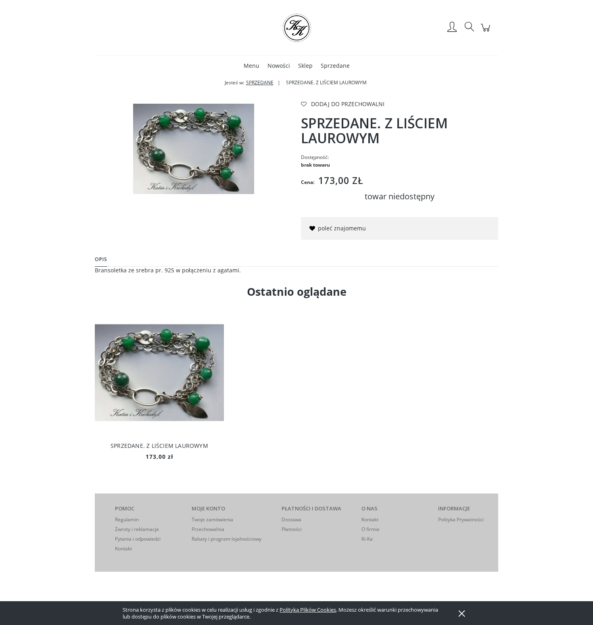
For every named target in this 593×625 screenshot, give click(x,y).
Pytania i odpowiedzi (138, 538)
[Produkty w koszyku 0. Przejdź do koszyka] (486, 32)
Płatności (292, 529)
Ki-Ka (367, 538)
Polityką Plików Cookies (308, 609)
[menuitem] (251, 65)
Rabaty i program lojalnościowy (226, 538)
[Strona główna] (296, 27)
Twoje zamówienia (212, 519)
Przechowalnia (208, 529)
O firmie (370, 529)
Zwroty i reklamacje (137, 529)
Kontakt (123, 548)
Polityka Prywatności (461, 519)
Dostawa (291, 519)
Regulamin (127, 519)
